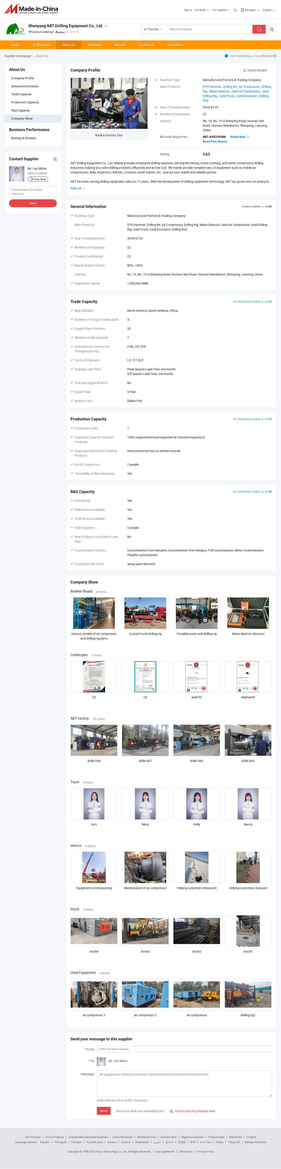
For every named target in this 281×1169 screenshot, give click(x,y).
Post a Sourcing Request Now (192, 1111)
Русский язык (94, 1142)
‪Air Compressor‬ (249, 87)
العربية (157, 1142)
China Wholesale (123, 1137)
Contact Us (146, 45)
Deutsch (126, 1142)
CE (94, 697)
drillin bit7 (145, 761)
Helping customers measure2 (197, 888)
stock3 (145, 951)
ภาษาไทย (205, 1142)
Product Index (216, 1137)
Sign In (188, 10)
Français (76, 1142)
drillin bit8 (94, 761)
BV (275, 56)
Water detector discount (248, 634)
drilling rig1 (248, 1015)
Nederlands (142, 1142)
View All (76, 188)
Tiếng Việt (234, 1142)
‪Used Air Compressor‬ (246, 91)
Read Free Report (215, 141)
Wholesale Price (146, 1137)
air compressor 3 (94, 1015)
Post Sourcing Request (272, 29)
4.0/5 (206, 154)
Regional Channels (192, 1137)
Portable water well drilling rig (197, 634)
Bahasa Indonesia (255, 1142)
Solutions (94, 45)
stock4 (94, 951)
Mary (145, 824)
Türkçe (219, 1142)
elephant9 (248, 697)
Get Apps (250, 10)
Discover (120, 45)
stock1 (248, 951)
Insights (251, 1137)
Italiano (111, 1142)
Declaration (186, 1151)
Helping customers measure (248, 888)
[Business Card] (55, 159)
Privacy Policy (205, 1151)
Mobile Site (235, 1137)
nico (94, 824)
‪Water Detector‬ (219, 91)
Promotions (175, 45)
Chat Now (40, 179)
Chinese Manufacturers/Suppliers (88, 1137)
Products (43, 45)
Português (60, 1142)
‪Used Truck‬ (226, 96)
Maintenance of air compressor (145, 888)
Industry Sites (169, 1137)
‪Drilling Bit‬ (230, 87)
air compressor (197, 1015)
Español (45, 1142)
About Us (69, 45)
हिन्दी (192, 1142)
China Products (54, 1137)
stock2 (196, 951)
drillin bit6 (196, 761)
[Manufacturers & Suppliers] (32, 9)
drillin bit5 (248, 761)
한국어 (169, 1142)
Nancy (248, 824)
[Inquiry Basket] (235, 10)
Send (33, 203)
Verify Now (237, 137)
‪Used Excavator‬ (246, 96)
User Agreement (165, 1151)
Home (15, 45)
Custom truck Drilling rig (145, 634)
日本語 (182, 1142)
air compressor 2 (145, 1015)
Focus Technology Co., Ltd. (112, 1151)
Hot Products (33, 1137)
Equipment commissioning (94, 888)
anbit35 (196, 697)
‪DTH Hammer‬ (212, 87)
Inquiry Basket (257, 70)
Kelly (197, 824)
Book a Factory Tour (109, 135)
